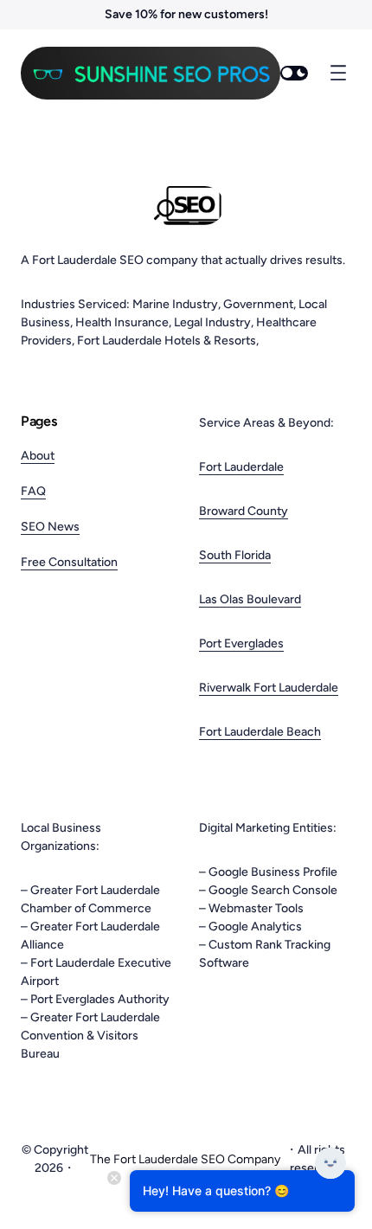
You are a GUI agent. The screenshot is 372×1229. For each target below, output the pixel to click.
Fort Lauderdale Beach (260, 731)
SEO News (50, 526)
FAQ (33, 491)
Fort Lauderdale (241, 467)
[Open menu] (338, 73)
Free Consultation (69, 562)
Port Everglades (241, 643)
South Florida (235, 555)
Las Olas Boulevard (250, 599)
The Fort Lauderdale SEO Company (185, 1159)
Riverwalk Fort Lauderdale (268, 687)
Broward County (243, 511)
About (38, 455)
